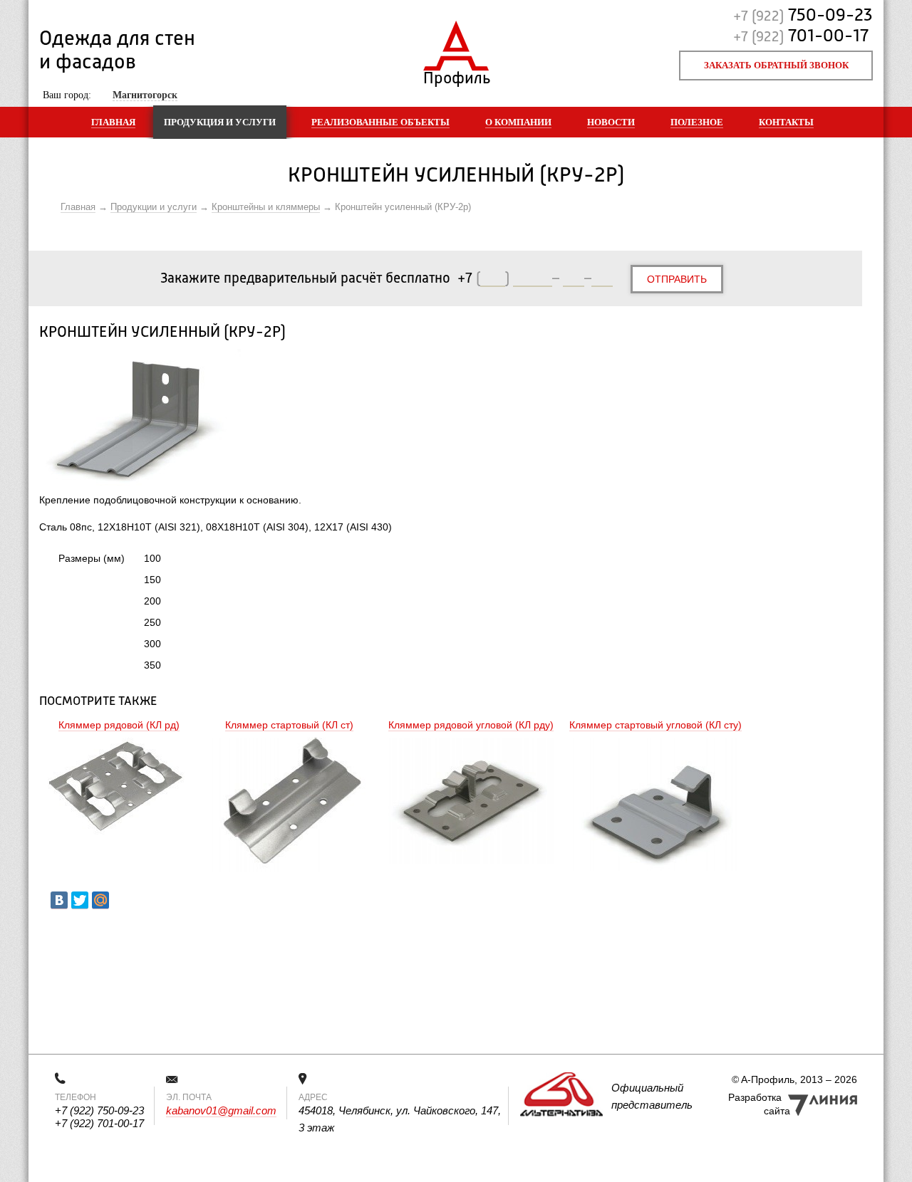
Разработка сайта (759, 1104)
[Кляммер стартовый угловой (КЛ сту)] (655, 806)
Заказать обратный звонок (776, 65)
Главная (113, 122)
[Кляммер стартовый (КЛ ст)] (289, 806)
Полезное (696, 122)
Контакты (786, 122)
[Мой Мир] (100, 900)
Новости (611, 122)
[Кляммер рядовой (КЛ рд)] (119, 788)
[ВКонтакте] (59, 900)
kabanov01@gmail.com (221, 1110)
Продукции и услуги (153, 207)
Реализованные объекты (380, 122)
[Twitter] (79, 900)
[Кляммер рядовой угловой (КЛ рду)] (471, 803)
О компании (518, 122)
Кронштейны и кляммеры (266, 207)
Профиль (456, 75)
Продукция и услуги (220, 122)
